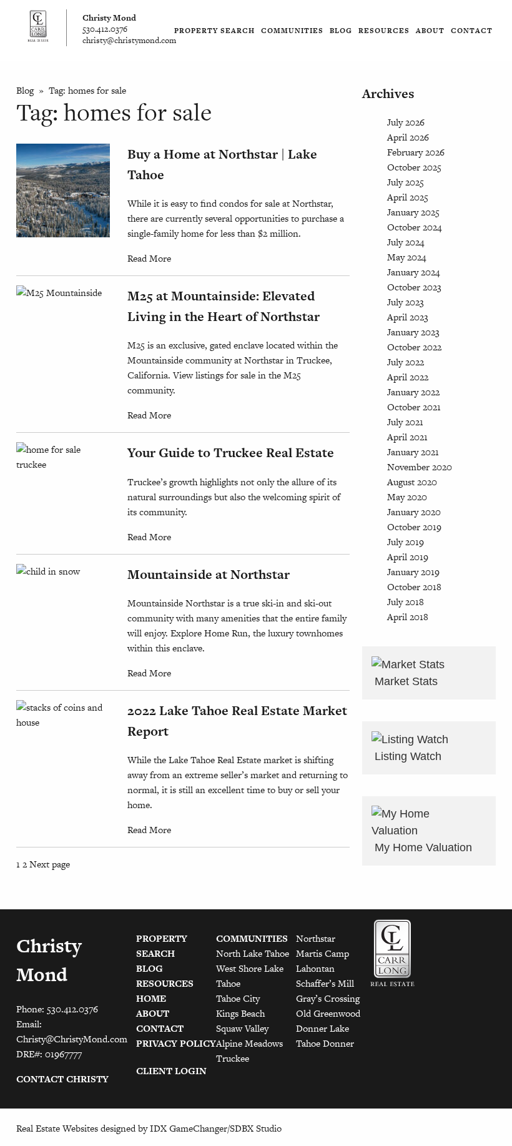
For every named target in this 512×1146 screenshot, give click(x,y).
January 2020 (414, 511)
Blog (341, 31)
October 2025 (414, 167)
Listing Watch (406, 756)
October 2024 (414, 227)
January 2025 (413, 212)
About (430, 31)
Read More (149, 258)
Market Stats (405, 681)
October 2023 (414, 287)
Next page (49, 864)
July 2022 (405, 361)
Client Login (171, 1070)
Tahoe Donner (325, 1043)
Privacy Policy (176, 1043)
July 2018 (405, 601)
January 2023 (413, 331)
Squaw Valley (242, 1028)
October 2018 (414, 586)
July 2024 (405, 242)
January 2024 (413, 272)
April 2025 (407, 197)
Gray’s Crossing (328, 998)
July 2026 (406, 122)
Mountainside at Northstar (208, 574)
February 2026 (416, 152)
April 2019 (407, 556)
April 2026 (408, 137)
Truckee (232, 1058)
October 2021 (414, 406)
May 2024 (406, 257)
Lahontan (315, 968)
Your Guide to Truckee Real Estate (230, 452)
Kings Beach (240, 1013)
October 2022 (414, 346)
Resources (384, 31)
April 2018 (407, 616)
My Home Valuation (422, 847)
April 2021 (407, 436)
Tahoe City (238, 998)
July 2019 (405, 541)
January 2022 (413, 391)
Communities (292, 31)
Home (151, 998)
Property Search (214, 31)
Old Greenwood (328, 1013)
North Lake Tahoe (252, 953)
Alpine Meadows (249, 1043)
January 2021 (413, 451)
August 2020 (412, 481)
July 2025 (405, 182)
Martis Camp (322, 953)
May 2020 (407, 496)
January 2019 (413, 571)
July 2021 (405, 421)
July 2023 (405, 302)
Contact (472, 31)
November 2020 (419, 466)
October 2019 (414, 526)
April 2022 (407, 376)
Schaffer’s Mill (325, 983)
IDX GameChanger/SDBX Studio (216, 1128)
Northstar (315, 938)
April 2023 (407, 317)
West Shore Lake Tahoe (249, 976)
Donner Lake (322, 1028)
